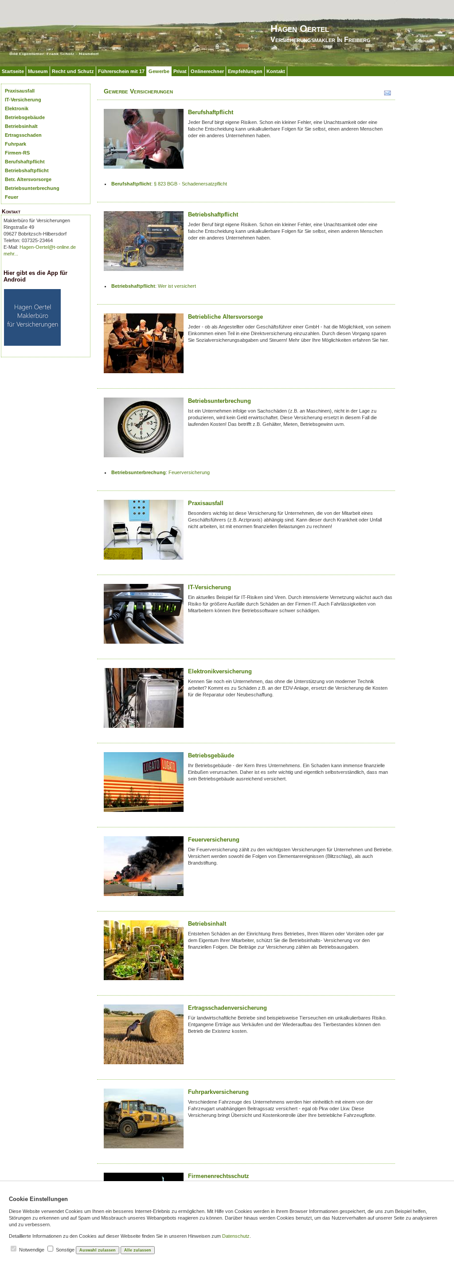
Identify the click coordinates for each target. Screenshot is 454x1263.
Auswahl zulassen (97, 1250)
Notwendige (31, 1249)
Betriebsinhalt (21, 126)
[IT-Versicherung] (143, 617)
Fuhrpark (15, 144)
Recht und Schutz (73, 71)
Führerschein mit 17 (121, 71)
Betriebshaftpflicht (27, 170)
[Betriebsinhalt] (143, 953)
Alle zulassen (137, 1250)
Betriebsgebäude (25, 117)
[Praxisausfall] (143, 533)
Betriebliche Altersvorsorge (225, 316)
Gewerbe (159, 71)
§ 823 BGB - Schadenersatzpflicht (190, 183)
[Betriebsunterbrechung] (143, 430)
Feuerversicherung (189, 472)
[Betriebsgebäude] (143, 785)
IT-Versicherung (23, 99)
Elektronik (16, 108)
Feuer (11, 197)
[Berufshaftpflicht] (143, 142)
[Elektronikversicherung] (143, 701)
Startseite (13, 71)
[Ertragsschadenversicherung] (143, 1037)
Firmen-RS (17, 152)
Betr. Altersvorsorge (28, 179)
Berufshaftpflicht (25, 161)
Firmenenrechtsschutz (218, 1176)
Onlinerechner (207, 71)
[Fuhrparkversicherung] (143, 1122)
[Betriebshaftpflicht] (143, 244)
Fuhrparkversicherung (218, 1092)
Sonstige (65, 1249)
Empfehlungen (245, 71)
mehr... (11, 253)
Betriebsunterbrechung (32, 188)
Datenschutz (236, 1236)
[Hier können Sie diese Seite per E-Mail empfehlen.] (387, 94)
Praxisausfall (20, 90)
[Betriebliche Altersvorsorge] (143, 346)
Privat (180, 71)
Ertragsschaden (23, 135)
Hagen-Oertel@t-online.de (48, 247)
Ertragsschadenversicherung (227, 1007)
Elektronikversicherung (220, 671)
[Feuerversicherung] (143, 869)
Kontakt (275, 71)
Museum (38, 71)
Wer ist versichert (177, 286)
